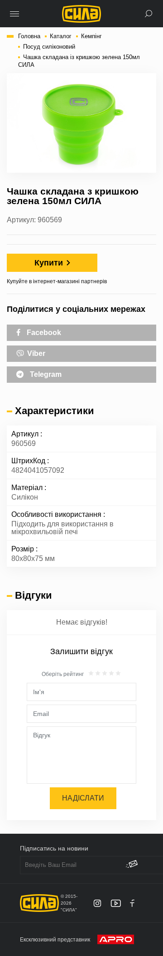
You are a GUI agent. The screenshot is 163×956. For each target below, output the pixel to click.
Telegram (45, 374)
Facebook (43, 332)
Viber (35, 353)
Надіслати (83, 798)
